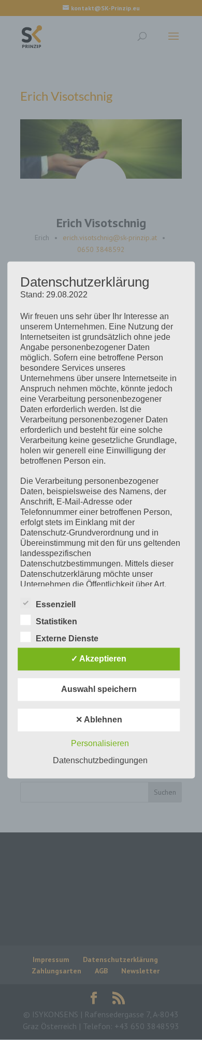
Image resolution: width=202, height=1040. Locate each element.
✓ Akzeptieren (98, 659)
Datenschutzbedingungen (100, 761)
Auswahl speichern (99, 689)
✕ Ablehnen (99, 720)
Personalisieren (100, 743)
